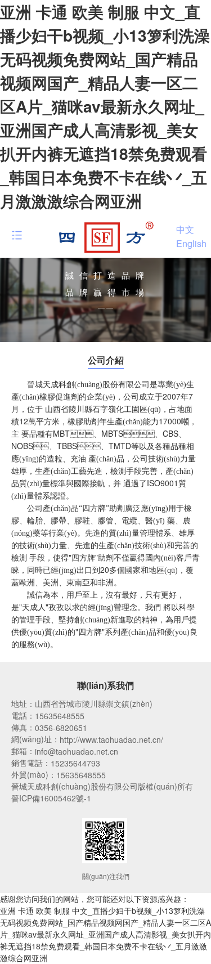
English (191, 243)
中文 (185, 229)
